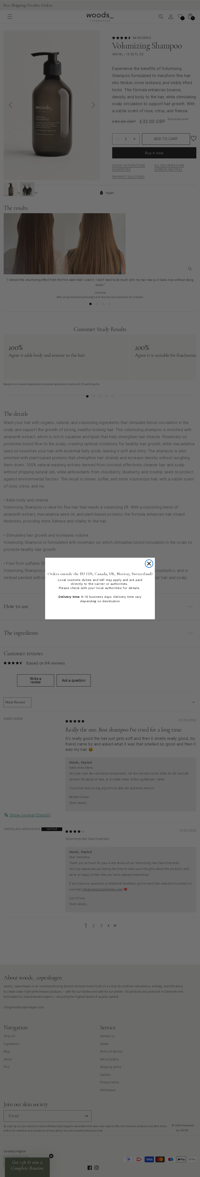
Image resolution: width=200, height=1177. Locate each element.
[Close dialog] (149, 563)
